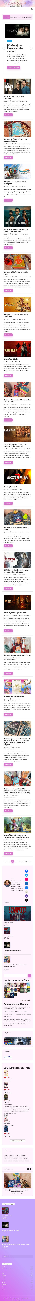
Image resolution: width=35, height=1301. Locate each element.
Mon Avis (25, 1166)
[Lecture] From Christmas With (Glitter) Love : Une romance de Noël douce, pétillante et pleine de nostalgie (17, 799)
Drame (6, 1166)
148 (26, 869)
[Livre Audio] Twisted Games (14, 704)
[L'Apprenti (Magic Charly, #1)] (6, 1104)
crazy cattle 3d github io (9, 1027)
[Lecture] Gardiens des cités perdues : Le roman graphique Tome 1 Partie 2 (17, 51)
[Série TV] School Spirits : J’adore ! (16, 621)
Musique (4, 1288)
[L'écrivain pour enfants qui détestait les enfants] (28, 993)
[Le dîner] (5, 993)
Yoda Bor (6, 1019)
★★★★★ (28, 540)
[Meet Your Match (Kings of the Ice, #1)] (8, 993)
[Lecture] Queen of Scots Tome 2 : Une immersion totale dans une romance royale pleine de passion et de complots (17, 750)
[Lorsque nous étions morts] (15, 1002)
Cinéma (20, 369)
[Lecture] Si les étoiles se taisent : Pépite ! (16, 536)
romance (15, 1168)
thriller (26, 1168)
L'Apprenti (6, 1110)
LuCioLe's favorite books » (25, 1008)
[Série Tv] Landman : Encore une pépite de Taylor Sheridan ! (15, 453)
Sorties (3, 1297)
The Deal (6, 1098)
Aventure (11, 1163)
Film (11, 1166)
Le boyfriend (7, 1131)
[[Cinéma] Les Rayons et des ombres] (7, 953)
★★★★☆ (29, 151)
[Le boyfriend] (6, 1125)
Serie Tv (23, 109)
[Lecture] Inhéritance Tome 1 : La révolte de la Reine (15, 148)
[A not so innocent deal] (18, 992)
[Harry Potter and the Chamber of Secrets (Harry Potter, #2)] (15, 997)
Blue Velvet (6, 1142)
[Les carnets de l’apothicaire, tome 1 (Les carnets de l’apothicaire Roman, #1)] (25, 998)
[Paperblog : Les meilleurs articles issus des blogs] (8, 1065)
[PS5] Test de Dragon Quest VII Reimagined (15, 191)
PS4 (5, 1168)
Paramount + (21, 456)
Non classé (4, 1292)
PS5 (22, 194)
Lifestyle (4, 1285)
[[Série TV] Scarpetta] (17, 921)
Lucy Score (8, 1088)
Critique (23, 1163)
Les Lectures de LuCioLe (16, 988)
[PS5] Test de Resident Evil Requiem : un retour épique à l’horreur (17, 579)
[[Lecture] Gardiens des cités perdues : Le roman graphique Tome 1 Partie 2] (7, 967)
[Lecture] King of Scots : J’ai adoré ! (15, 1016)
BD (8, 41)
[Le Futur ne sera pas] (25, 992)
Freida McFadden (9, 1133)
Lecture (12, 41)
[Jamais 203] (15, 992)
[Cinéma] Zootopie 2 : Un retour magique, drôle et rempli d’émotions (16, 844)
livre (20, 1166)
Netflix (19, 109)
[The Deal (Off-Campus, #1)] (6, 1092)
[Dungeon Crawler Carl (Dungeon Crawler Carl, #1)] (22, 993)
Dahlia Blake (8, 1144)
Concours (4, 1279)
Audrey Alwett (8, 1112)
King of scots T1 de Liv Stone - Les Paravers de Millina (17, 1015)
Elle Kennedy (8, 1100)
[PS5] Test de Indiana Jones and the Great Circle (16, 324)
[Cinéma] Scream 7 (10, 495)
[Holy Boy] (12, 992)
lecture (15, 1166)
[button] (13, 75)
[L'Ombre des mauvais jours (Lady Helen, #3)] (28, 997)
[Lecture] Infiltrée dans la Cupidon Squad (16, 281)
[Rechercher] (29, 983)
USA (26, 109)
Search (5, 978)
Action (6, 1163)
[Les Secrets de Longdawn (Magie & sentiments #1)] (5, 998)
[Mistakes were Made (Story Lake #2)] (6, 1081)
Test (24, 194)
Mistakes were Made (9, 1087)
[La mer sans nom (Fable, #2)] (18, 997)
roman (10, 1168)
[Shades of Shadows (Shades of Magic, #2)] (8, 1003)
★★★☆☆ (14, 667)
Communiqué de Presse (7, 1276)
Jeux (20, 194)
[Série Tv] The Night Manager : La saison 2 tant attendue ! (16, 238)
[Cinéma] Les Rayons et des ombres (12, 958)
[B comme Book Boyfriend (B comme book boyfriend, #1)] (8, 998)
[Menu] (32, 8)
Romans (24, 151)
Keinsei (5, 1031)
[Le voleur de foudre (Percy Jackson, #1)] (22, 998)
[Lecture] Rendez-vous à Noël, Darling (17, 663)
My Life (4, 1290)
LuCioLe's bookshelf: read (17, 1075)
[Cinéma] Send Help (11, 367)
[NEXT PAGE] (29, 869)
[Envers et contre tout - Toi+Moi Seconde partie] (12, 998)
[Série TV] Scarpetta (9, 930)
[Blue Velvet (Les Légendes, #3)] (6, 1137)
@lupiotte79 (7, 1264)
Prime (20, 242)
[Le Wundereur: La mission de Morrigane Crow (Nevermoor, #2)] (5, 1003)
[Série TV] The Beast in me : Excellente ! (14, 105)
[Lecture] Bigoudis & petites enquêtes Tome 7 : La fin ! (17, 409)
